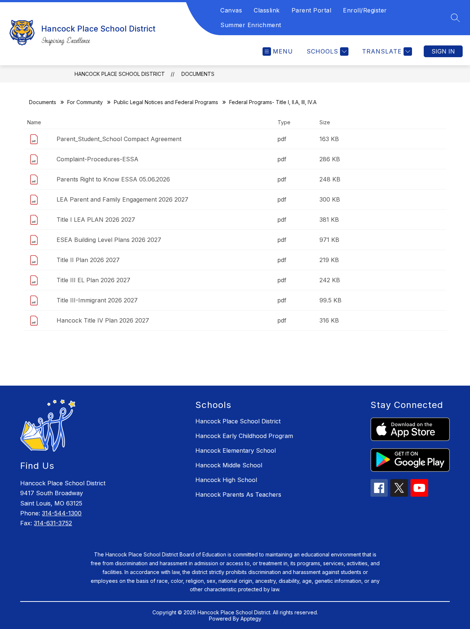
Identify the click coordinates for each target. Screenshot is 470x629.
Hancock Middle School (228, 465)
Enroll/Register (365, 10)
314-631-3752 (53, 523)
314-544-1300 (62, 513)
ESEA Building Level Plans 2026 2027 (109, 239)
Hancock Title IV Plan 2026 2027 (103, 320)
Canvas (231, 10)
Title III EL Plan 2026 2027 (93, 280)
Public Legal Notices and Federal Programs (166, 102)
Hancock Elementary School (235, 450)
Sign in (443, 51)
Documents (197, 74)
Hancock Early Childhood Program (244, 435)
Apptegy (251, 618)
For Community (85, 102)
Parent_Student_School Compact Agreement (119, 139)
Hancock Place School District (120, 74)
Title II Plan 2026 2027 (88, 260)
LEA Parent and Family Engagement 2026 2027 (122, 199)
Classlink (267, 10)
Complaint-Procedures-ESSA (97, 159)
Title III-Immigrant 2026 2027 (97, 300)
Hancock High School (226, 479)
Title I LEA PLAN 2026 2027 (96, 219)
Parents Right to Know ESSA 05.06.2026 (113, 179)
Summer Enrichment (250, 25)
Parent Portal (312, 10)
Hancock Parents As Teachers (238, 494)
